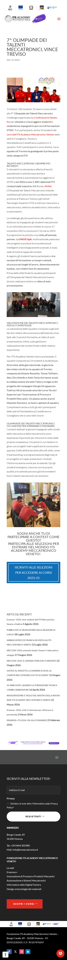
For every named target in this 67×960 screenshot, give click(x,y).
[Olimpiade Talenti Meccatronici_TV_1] (33, 527)
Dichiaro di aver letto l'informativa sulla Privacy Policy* (32, 805)
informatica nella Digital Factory (24, 884)
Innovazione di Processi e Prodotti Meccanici (31, 876)
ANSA (47, 186)
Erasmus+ (12, 872)
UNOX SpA (25, 239)
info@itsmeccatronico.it (25, 849)
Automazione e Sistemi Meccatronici (26, 880)
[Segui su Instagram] (21, 951)
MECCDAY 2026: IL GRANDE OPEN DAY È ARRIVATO (31, 661)
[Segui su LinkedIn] (27, 951)
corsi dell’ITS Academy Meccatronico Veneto (30, 134)
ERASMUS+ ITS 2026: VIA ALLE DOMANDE (27, 720)
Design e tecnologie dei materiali (24, 888)
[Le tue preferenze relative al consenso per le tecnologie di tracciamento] (5, 955)
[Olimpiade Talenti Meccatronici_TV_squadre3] (33, 316)
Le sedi (10, 867)
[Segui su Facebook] (9, 951)
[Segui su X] (15, 951)
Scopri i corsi (23, 904)
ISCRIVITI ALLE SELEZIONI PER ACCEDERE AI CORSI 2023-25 (33, 572)
